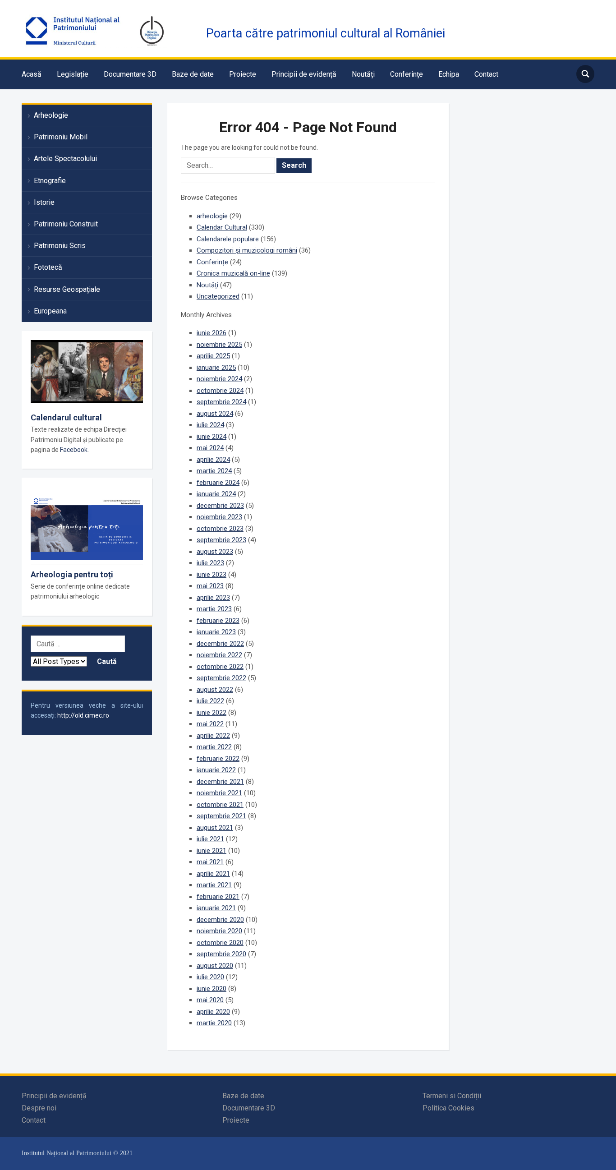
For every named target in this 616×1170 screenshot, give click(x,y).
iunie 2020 (211, 989)
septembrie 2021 (221, 816)
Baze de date (193, 74)
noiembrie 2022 (219, 655)
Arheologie (51, 115)
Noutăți (363, 74)
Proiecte (242, 74)
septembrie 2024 (221, 402)
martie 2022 (214, 747)
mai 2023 (210, 586)
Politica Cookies (448, 1108)
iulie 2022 (210, 701)
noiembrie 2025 (219, 345)
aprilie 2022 (213, 736)
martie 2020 (214, 1023)
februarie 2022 (218, 759)
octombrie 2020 (220, 943)
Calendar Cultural (222, 227)
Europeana (50, 311)
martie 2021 (214, 885)
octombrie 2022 (220, 667)
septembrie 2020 (221, 954)
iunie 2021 (211, 851)
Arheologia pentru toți (72, 574)
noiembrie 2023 (219, 517)
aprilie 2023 (213, 598)
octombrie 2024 (220, 391)
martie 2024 (214, 471)
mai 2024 (210, 448)
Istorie (44, 202)
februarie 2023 (218, 621)
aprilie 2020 (213, 1012)
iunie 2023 (211, 575)
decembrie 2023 (220, 506)
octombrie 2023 (220, 529)
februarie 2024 (218, 483)
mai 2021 (210, 862)
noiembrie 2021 (219, 793)
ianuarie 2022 (216, 770)
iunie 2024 (211, 437)
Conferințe (406, 74)
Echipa (448, 74)
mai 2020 (210, 1000)
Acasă (31, 74)
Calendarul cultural (66, 417)
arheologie (212, 216)
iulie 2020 (210, 977)
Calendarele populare (228, 239)
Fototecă (48, 267)
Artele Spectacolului (65, 158)
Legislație (72, 74)
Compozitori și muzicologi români (247, 250)
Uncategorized (218, 296)
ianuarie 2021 (216, 908)
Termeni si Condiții (452, 1096)
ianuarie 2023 (216, 632)
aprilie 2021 (213, 874)
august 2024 (215, 414)
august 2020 (215, 966)
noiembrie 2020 (219, 931)
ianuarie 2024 (216, 494)
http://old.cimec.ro (83, 715)
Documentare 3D (130, 74)
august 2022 (215, 690)
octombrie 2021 (220, 805)
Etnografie (50, 180)
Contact (486, 74)
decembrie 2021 (220, 782)
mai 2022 (210, 724)
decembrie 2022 (220, 644)
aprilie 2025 (213, 356)
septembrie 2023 (221, 540)
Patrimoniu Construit (66, 224)
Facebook (73, 449)
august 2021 (215, 828)
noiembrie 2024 (219, 379)
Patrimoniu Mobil (60, 137)
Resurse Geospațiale (67, 289)
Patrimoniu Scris (60, 245)
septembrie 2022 (221, 678)
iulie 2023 (210, 563)
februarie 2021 (218, 897)
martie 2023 (214, 609)
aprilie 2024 (213, 460)
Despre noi (39, 1108)
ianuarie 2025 (216, 368)
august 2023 (215, 552)
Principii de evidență (303, 74)
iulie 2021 (210, 839)
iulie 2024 (210, 425)
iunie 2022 (211, 713)
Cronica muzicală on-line (233, 273)
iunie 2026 (211, 333)
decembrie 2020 (220, 920)
